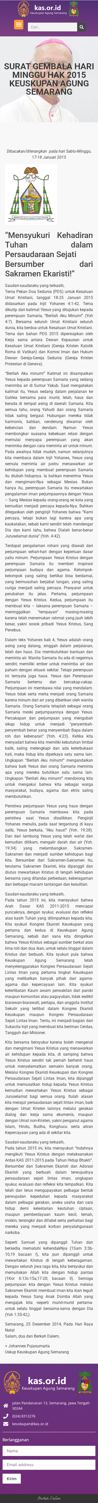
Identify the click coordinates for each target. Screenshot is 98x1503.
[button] (19, 24)
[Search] (81, 27)
